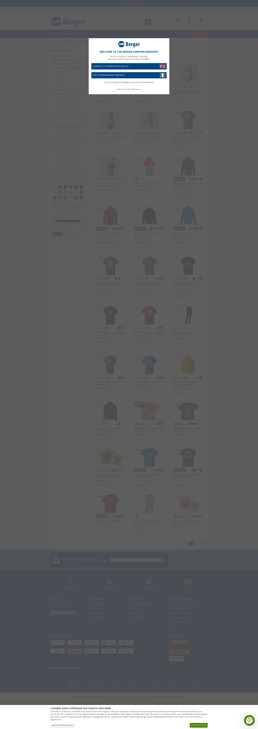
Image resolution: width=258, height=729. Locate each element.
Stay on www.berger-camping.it (109, 75)
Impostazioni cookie (62, 725)
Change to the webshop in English (111, 66)
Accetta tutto (198, 725)
